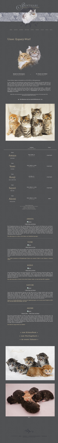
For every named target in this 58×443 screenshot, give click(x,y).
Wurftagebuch (34, 90)
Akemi (12, 198)
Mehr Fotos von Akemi (34, 313)
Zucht (42, 29)
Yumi (12, 166)
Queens (16, 29)
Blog (51, 29)
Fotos (32, 29)
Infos (46, 29)
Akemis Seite (25, 313)
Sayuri (12, 188)
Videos (37, 29)
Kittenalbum (10, 91)
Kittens (21, 29)
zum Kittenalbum (29, 332)
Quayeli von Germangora (19, 73)
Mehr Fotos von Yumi (30, 247)
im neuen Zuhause (29, 339)
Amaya (12, 155)
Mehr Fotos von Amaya (30, 224)
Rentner (27, 29)
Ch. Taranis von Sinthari (41, 73)
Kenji (12, 177)
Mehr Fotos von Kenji (30, 270)
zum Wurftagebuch (29, 336)
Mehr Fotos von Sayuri (31, 290)
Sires (11, 29)
